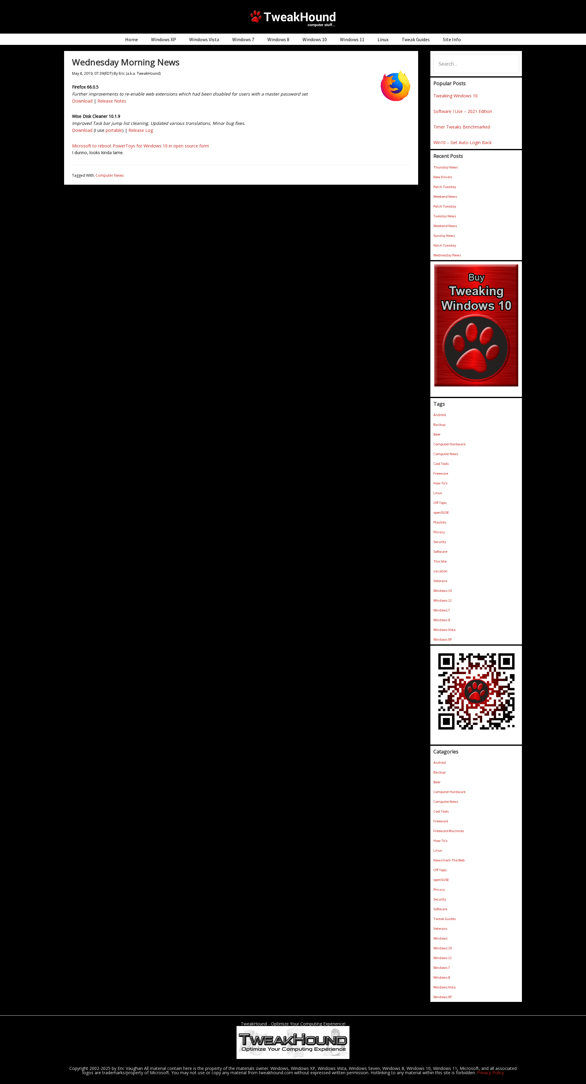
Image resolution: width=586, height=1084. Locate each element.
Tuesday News (444, 216)
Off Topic (440, 502)
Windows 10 (442, 590)
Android (439, 414)
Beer (436, 434)
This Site (440, 561)
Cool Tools (441, 463)
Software (440, 551)
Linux (437, 493)
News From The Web (449, 860)
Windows (440, 938)
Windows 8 (441, 620)
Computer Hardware (449, 444)
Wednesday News (447, 255)
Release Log (140, 130)
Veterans (440, 580)
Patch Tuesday (444, 186)
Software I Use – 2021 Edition (462, 111)
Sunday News (444, 235)
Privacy (439, 532)
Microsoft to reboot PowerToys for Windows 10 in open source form (140, 146)
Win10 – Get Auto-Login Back (462, 142)
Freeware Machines (448, 830)
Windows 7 (441, 610)
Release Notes (111, 101)
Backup (439, 424)
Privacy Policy (490, 1072)
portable (114, 130)
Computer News (110, 175)
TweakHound (293, 18)
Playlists (439, 522)
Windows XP (442, 639)
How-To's (440, 483)
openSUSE (441, 512)
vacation (440, 571)
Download (82, 101)
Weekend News (445, 196)
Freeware (440, 473)
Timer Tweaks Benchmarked (461, 127)
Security (439, 541)
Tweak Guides (444, 918)
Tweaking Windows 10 (455, 96)
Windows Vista (444, 629)
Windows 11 (442, 600)
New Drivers (442, 177)
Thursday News (445, 167)
